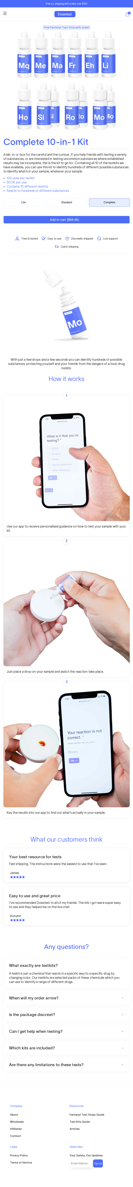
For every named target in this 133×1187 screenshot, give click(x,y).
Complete (109, 202)
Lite (23, 202)
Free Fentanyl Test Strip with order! (66, 27)
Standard (66, 202)
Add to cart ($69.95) (64, 219)
